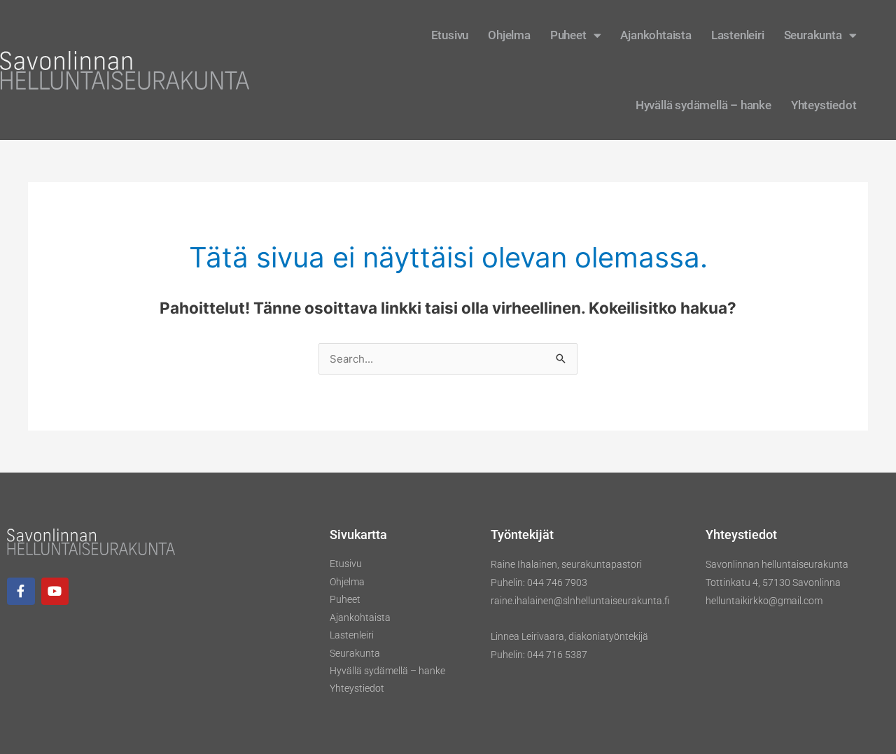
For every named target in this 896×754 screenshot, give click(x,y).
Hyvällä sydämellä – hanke (703, 105)
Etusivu (450, 35)
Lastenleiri (737, 35)
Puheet (568, 35)
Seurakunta (813, 35)
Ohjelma (509, 35)
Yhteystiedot (824, 105)
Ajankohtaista (655, 35)
